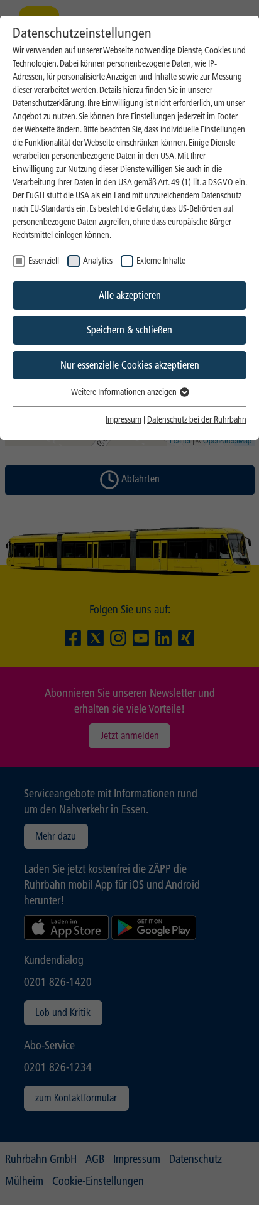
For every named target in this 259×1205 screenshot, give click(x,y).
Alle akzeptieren (130, 295)
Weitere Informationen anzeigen (125, 392)
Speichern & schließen (129, 330)
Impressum (123, 419)
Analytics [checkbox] (98, 261)
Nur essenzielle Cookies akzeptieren (129, 365)
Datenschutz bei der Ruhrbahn (196, 419)
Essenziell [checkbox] (43, 261)
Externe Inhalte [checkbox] (160, 261)
